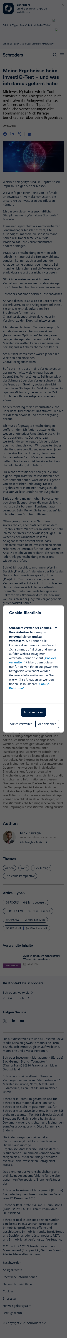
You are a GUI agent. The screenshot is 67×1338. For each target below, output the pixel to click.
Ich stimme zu (33, 712)
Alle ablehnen (47, 724)
